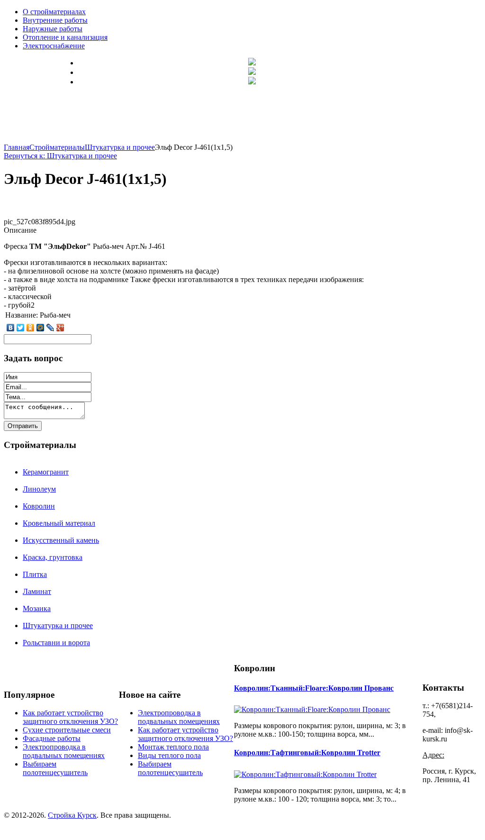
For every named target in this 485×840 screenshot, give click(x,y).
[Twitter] (21, 327)
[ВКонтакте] (11, 327)
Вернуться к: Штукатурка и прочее (60, 156)
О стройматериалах (54, 12)
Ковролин (39, 506)
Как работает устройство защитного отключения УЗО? (70, 717)
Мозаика (37, 608)
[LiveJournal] (50, 327)
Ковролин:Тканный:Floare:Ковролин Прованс (314, 688)
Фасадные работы (52, 738)
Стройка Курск (72, 815)
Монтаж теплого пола (173, 747)
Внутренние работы (55, 20)
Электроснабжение (54, 46)
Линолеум (39, 489)
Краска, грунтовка (52, 557)
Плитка (35, 574)
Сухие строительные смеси (67, 730)
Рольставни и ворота (56, 643)
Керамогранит (46, 472)
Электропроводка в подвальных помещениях (64, 751)
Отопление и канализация (65, 37)
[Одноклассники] (31, 327)
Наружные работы (52, 29)
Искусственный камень (61, 540)
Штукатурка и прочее (58, 625)
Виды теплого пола (169, 755)
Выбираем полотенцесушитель (55, 768)
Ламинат (37, 591)
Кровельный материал (59, 523)
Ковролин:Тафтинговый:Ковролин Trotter (307, 753)
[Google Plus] (60, 327)
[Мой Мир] (40, 327)
